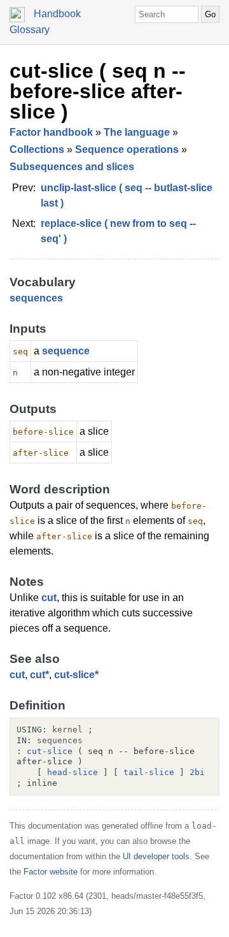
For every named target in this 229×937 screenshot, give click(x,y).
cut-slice (50, 751)
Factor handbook (51, 132)
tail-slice (148, 772)
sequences (36, 298)
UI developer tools (156, 856)
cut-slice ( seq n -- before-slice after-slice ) (98, 91)
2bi (197, 772)
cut (49, 597)
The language (137, 132)
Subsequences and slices (72, 166)
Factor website (51, 871)
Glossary (30, 29)
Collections (37, 149)
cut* (39, 674)
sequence (66, 350)
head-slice (72, 772)
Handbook (57, 13)
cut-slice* (76, 674)
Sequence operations (127, 149)
